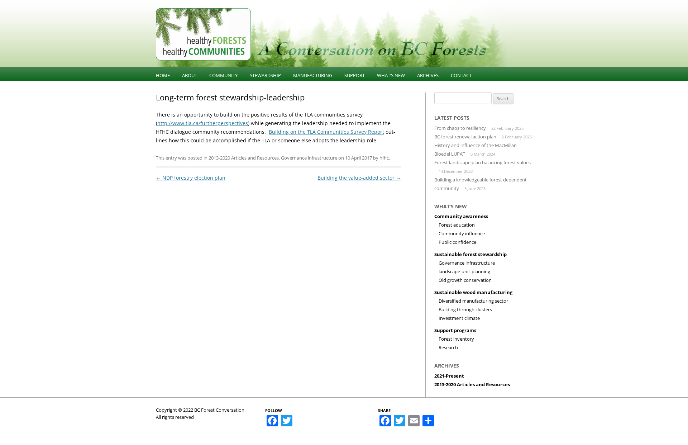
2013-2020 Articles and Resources (244, 158)
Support (354, 75)
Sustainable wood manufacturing (473, 292)
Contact (461, 75)
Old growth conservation (465, 280)
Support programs (455, 330)
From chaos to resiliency (460, 128)
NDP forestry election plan (190, 177)
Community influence (462, 233)
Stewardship (265, 75)
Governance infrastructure (309, 158)
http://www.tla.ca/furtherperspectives (202, 123)
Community (223, 75)
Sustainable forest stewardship (470, 254)
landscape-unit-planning (464, 271)
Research (448, 347)
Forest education (457, 225)
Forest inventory (456, 339)
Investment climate (459, 318)
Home (163, 75)
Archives (428, 75)
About (189, 75)
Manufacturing (312, 75)
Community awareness (461, 216)
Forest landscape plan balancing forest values (482, 162)
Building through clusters (465, 309)
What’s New (391, 75)
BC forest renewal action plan (465, 136)
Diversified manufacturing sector (473, 301)
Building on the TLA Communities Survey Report (326, 131)
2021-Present (449, 376)
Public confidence (457, 242)
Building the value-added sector (359, 177)
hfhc (384, 158)
